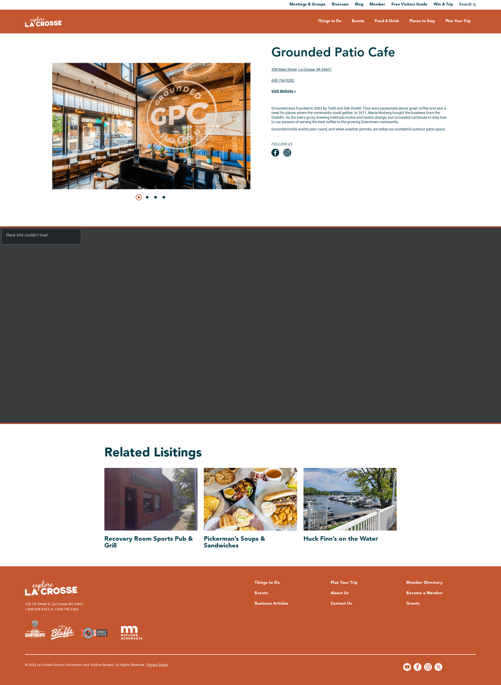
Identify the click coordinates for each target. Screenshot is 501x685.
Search (465, 5)
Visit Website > (283, 91)
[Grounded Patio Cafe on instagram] (287, 153)
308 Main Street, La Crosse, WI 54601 (301, 69)
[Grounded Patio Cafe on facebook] (275, 153)
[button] (139, 197)
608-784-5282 (282, 80)
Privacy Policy (157, 665)
